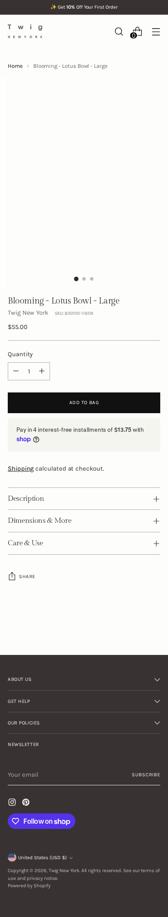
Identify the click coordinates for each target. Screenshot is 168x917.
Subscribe (146, 775)
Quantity (20, 354)
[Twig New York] (25, 31)
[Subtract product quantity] (16, 371)
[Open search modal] (119, 31)
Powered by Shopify (29, 886)
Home (15, 66)
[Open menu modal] (156, 31)
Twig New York (28, 312)
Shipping (21, 468)
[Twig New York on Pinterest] (27, 803)
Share (27, 576)
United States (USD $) (42, 857)
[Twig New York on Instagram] (13, 803)
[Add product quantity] (42, 371)
